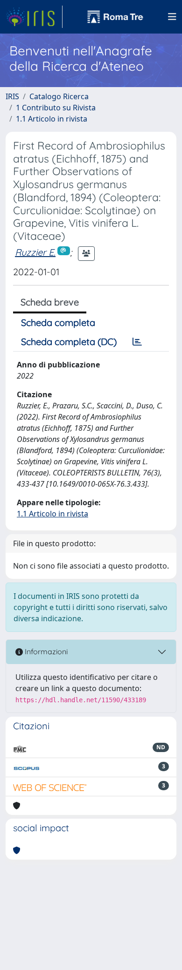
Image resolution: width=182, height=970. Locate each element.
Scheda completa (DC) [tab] (69, 341)
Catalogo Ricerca (59, 96)
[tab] (137, 342)
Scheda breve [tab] (50, 302)
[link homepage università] (115, 17)
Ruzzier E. (35, 252)
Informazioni (45, 651)
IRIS (12, 96)
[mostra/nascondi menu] (172, 16)
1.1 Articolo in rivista (51, 119)
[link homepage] (34, 17)
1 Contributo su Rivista (56, 107)
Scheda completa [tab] (58, 322)
